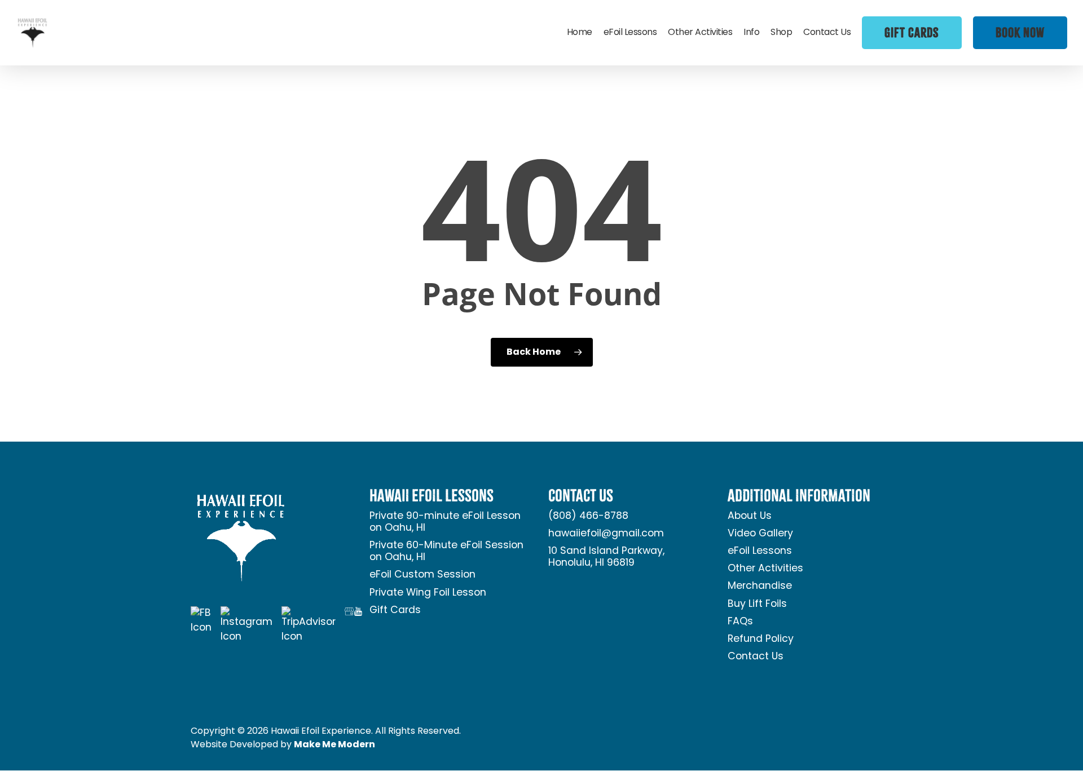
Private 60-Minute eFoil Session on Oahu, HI (446, 551)
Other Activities (765, 569)
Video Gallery (760, 534)
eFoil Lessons (760, 551)
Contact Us (755, 657)
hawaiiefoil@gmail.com (606, 534)
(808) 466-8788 (588, 516)
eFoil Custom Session (422, 575)
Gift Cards (395, 610)
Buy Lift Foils (757, 604)
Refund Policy (761, 639)
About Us (750, 516)
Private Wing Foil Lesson (427, 593)
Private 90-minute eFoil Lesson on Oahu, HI (445, 522)
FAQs (740, 622)
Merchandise (760, 586)
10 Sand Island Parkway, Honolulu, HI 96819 (606, 557)
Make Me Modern (334, 745)
